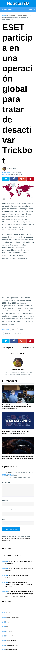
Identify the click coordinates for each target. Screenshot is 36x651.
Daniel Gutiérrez (11, 168)
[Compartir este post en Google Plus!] (22, 179)
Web (3, 519)
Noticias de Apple (10, 636)
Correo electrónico (9, 510)
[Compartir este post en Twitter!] (6, 179)
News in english (10, 631)
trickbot (17, 333)
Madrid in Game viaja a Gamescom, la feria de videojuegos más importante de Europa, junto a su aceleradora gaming (19, 593)
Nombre (5, 500)
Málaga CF (8, 626)
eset (13, 329)
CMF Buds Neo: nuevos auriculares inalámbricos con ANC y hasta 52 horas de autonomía (18, 584)
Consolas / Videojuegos (12, 617)
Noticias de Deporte (11, 640)
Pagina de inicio (10, 15)
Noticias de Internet (22, 15)
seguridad (7, 333)
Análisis (7, 613)
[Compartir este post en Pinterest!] (30, 179)
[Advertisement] (18, 280)
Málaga (7, 622)
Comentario (6, 482)
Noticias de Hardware (12, 645)
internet (21, 329)
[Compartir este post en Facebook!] (14, 179)
